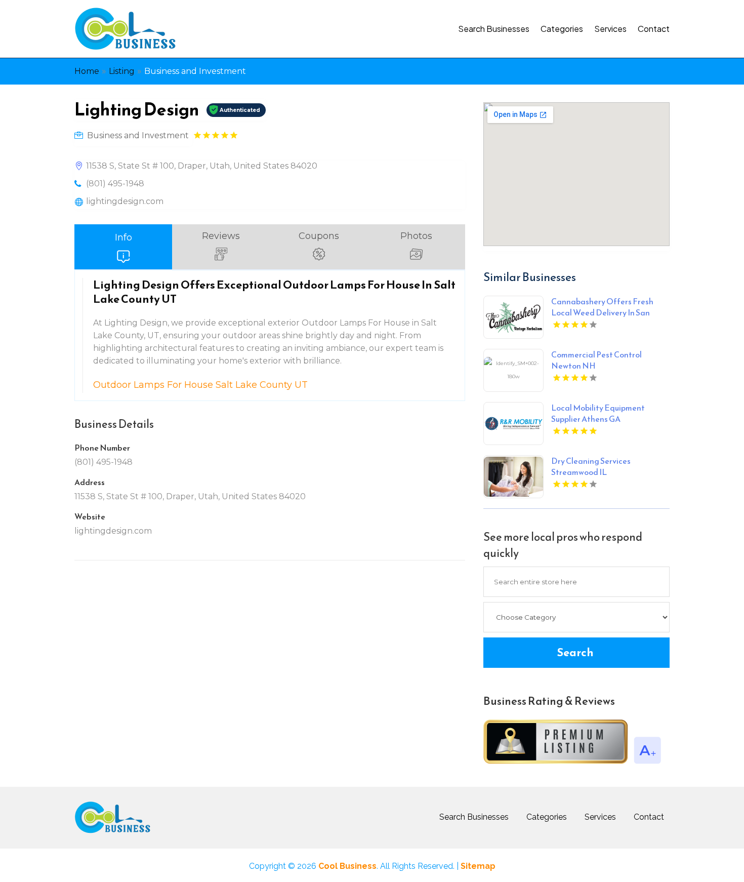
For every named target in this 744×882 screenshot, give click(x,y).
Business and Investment (195, 71)
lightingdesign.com (124, 201)
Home (86, 71)
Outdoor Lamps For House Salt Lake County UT (200, 384)
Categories (562, 28)
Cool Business (347, 866)
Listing (122, 71)
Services (610, 28)
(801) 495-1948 (115, 183)
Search (575, 652)
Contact (654, 28)
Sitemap (478, 866)
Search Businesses (493, 28)
